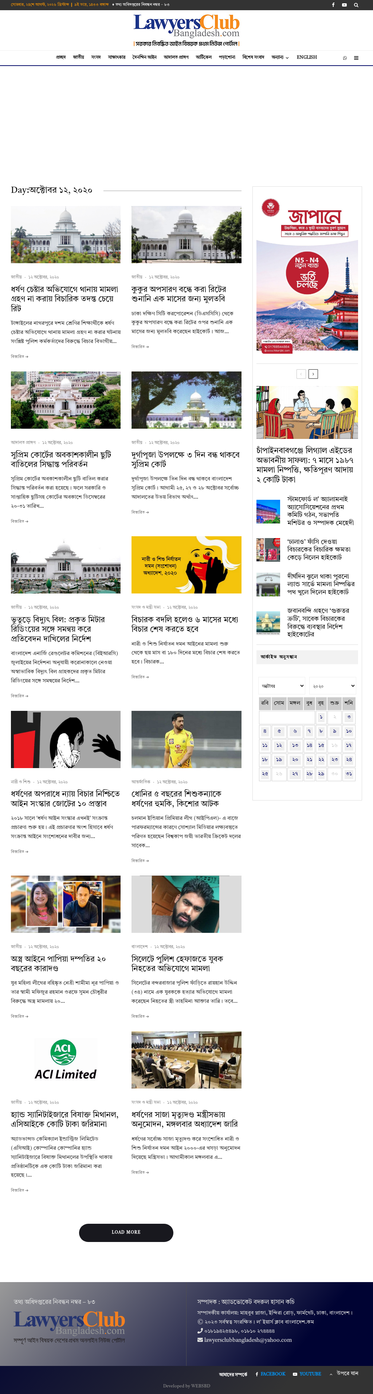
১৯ (279, 760)
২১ (309, 760)
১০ (349, 731)
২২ (321, 760)
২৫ (265, 774)
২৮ (309, 774)
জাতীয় (78, 57)
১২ (279, 745)
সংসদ (96, 57)
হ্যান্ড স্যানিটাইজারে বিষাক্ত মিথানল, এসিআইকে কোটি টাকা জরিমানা (65, 1120)
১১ (264, 745)
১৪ (309, 745)
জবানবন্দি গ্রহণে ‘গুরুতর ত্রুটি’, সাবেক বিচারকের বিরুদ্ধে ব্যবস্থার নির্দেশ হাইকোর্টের (318, 623)
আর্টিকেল (204, 57)
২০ (295, 760)
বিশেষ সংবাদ (253, 57)
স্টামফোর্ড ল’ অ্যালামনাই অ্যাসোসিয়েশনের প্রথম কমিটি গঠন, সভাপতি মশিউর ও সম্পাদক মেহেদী (320, 511)
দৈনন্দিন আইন (145, 57)
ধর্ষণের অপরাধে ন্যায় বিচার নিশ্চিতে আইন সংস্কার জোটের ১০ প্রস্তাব (65, 799)
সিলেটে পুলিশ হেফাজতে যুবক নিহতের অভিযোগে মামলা (177, 964)
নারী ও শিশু (21, 782)
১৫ (321, 745)
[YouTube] (344, 5)
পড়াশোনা (227, 57)
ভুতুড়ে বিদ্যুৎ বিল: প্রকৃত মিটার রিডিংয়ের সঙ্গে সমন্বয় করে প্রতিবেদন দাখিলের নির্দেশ (58, 629)
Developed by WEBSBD (186, 1386)
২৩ (334, 760)
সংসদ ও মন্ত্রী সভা (146, 608)
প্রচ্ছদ (61, 57)
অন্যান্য (277, 57)
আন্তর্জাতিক (140, 782)
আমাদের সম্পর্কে (233, 1375)
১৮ (265, 760)
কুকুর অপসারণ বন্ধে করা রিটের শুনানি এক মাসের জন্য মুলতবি (178, 294)
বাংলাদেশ (139, 947)
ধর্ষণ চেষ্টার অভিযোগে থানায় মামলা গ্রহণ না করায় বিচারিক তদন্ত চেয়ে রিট (64, 299)
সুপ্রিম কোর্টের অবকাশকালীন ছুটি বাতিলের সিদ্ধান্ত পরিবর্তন (61, 460)
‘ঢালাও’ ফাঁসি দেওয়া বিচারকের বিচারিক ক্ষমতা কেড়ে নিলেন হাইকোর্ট (318, 550)
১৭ (349, 745)
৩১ (349, 774)
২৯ (321, 774)
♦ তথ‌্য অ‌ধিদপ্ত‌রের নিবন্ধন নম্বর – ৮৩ (141, 5)
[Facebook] (333, 5)
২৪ (349, 760)
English (307, 57)
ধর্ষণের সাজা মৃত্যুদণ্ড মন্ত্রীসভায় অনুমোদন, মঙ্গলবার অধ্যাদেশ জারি (184, 1120)
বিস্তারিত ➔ (19, 357)
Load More (126, 1233)
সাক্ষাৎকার (116, 57)
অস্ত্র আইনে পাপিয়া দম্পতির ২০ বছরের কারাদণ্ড (58, 964)
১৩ (295, 745)
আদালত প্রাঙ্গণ (176, 57)
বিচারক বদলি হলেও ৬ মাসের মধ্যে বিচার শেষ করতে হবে (184, 625)
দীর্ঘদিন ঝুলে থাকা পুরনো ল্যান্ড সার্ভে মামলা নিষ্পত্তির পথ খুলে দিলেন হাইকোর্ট (321, 584)
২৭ (295, 774)
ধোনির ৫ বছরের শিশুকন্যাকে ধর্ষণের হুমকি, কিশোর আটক (176, 799)
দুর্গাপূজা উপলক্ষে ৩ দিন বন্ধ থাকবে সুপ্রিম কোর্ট (185, 460)
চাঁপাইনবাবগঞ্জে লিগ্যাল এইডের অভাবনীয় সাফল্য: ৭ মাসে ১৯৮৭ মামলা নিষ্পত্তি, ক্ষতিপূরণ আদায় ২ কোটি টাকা (304, 465)
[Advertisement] (186, 121)
